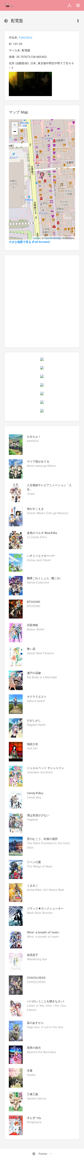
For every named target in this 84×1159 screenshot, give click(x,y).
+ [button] (14, 125)
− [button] (14, 131)
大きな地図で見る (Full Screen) (29, 241)
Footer (43, 1153)
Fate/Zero (25, 37)
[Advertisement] (42, 301)
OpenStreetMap (52, 238)
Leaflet (36, 238)
